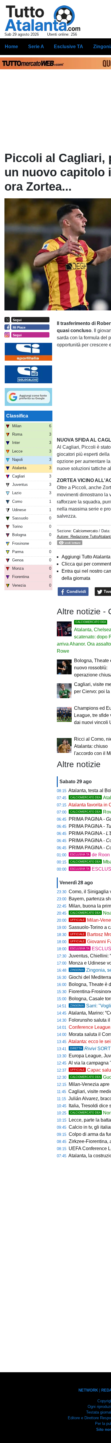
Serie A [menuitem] (36, 46)
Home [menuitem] (11, 46)
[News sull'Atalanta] (42, 18)
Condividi (75, 591)
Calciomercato (85, 531)
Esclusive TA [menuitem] (68, 46)
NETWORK (88, 1390)
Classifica (17, 415)
